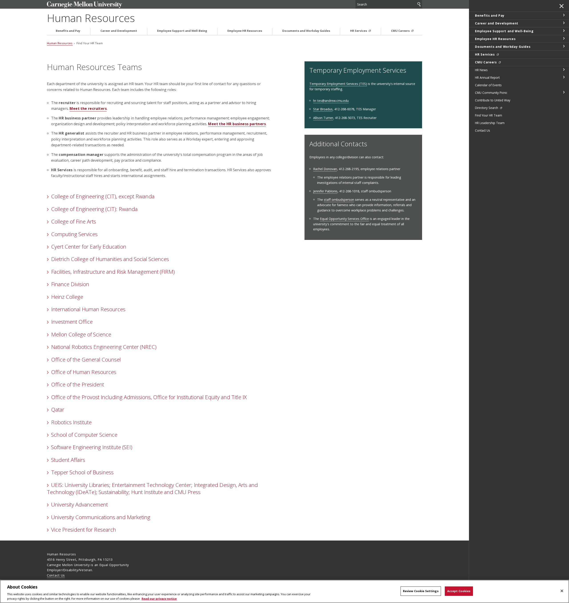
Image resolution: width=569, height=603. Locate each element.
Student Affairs (68, 459)
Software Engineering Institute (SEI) (91, 447)
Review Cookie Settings (421, 591)
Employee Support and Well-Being (182, 31)
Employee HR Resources (244, 31)
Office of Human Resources (83, 372)
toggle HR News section (563, 69)
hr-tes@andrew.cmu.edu (331, 100)
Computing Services (74, 234)
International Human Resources (88, 309)
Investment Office (72, 321)
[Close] (562, 591)
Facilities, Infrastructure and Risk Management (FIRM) (113, 271)
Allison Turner (323, 118)
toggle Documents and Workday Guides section (563, 46)
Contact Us (56, 575)
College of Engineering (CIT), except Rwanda (102, 196)
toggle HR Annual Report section (563, 77)
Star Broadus (323, 109)
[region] (284, 591)
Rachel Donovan (325, 169)
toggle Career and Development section (563, 23)
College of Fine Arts (73, 221)
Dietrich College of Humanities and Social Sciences (110, 259)
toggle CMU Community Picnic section (563, 92)
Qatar (57, 409)
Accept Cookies (459, 591)
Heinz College (67, 296)
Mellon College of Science (81, 334)
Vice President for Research (83, 529)
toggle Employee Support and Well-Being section (563, 30)
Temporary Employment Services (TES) (338, 84)
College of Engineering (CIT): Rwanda (94, 209)
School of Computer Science (84, 434)
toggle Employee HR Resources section (563, 38)
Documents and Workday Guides (306, 31)
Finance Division (70, 284)
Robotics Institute (71, 422)
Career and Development (118, 31)
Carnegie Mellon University (90, 4)
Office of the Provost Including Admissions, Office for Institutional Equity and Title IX (149, 397)
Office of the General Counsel (86, 359)
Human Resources (91, 18)
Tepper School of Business (82, 472)
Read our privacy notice (159, 598)
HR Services (359, 31)
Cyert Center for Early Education (88, 246)
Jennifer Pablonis (325, 191)
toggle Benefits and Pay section (563, 15)
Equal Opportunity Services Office (344, 219)
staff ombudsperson (339, 199)
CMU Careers (400, 31)
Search (419, 4)
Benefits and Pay (68, 31)
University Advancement (79, 504)
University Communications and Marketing (100, 517)
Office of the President (77, 384)
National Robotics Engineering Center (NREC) (103, 346)
